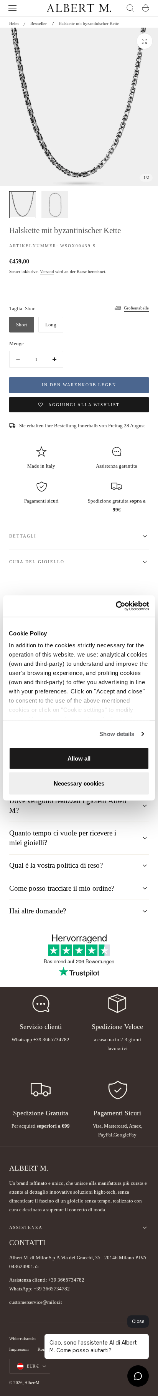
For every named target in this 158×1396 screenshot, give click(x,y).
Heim (14, 23)
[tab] (22, 204)
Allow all (79, 758)
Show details (116, 734)
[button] (13, 8)
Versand (47, 272)
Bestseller (38, 23)
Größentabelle (136, 308)
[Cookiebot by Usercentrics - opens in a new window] (115, 606)
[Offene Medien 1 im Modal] (145, 41)
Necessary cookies (79, 783)
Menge (16, 343)
